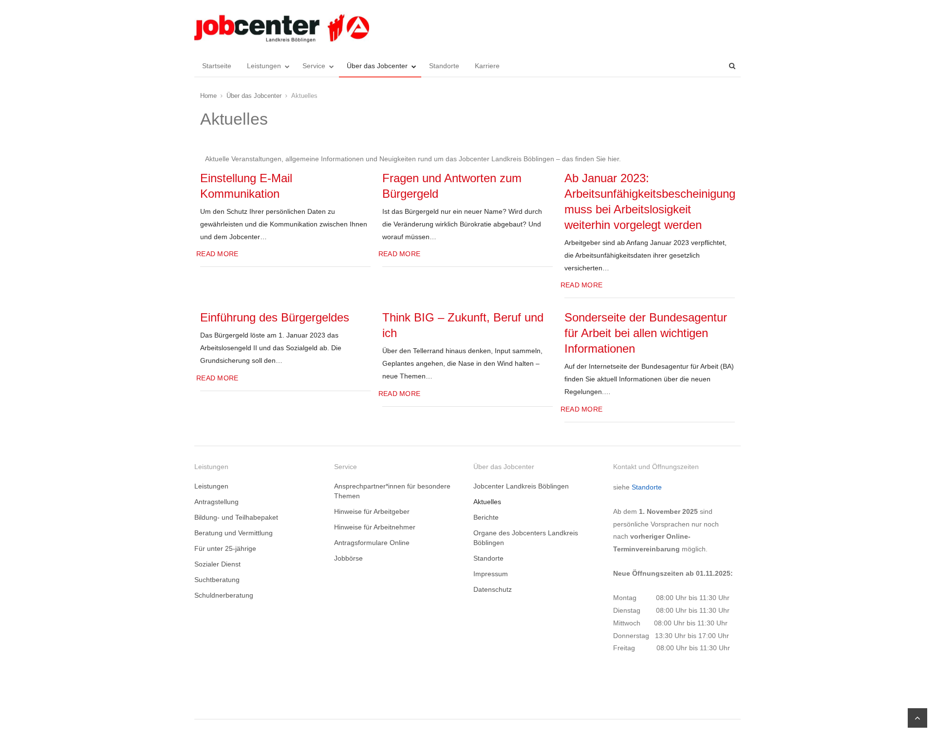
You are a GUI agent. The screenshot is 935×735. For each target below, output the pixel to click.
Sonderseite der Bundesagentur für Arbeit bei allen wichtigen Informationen (645, 333)
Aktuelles (487, 502)
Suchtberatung (217, 580)
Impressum (490, 574)
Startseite (216, 66)
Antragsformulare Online (372, 543)
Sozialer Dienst (217, 564)
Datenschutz (492, 589)
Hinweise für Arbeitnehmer (374, 527)
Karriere (487, 66)
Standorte (444, 66)
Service (313, 66)
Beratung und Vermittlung (233, 533)
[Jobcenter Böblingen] (281, 27)
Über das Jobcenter (377, 66)
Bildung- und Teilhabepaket (236, 517)
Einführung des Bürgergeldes (274, 317)
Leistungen (264, 66)
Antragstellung (216, 502)
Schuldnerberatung (223, 595)
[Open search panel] (732, 66)
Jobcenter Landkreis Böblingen (521, 486)
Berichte (486, 517)
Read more (217, 254)
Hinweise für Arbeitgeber (372, 511)
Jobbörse (348, 558)
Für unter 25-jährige (225, 548)
